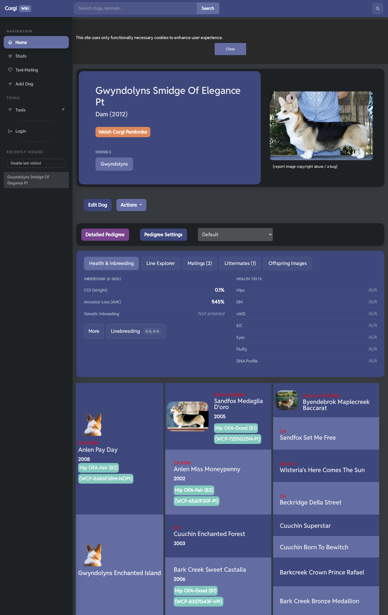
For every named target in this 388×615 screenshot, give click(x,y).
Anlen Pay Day (98, 447)
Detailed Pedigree (105, 234)
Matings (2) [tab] (200, 263)
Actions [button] (129, 205)
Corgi (17, 8)
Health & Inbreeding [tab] (111, 263)
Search (208, 8)
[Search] (377, 8)
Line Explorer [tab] (160, 263)
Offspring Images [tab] (288, 263)
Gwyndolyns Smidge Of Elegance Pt (28, 180)
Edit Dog (97, 205)
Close (230, 49)
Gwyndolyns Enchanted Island (119, 573)
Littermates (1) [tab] (240, 263)
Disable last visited (26, 163)
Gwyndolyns (114, 164)
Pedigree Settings (163, 234)
